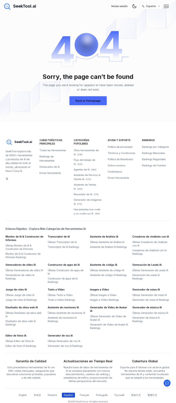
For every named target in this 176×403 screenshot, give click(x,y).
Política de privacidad (120, 146)
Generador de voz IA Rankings (65, 345)
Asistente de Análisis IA (104, 236)
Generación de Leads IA (147, 264)
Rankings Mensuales (153, 153)
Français (84, 395)
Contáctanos (115, 171)
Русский (119, 395)
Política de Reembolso (120, 159)
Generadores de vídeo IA (21, 264)
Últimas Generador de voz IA (64, 341)
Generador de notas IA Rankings (150, 299)
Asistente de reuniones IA (63, 307)
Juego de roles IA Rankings (21, 299)
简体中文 (136, 395)
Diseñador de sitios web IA (22, 307)
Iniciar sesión (119, 6)
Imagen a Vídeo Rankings (104, 299)
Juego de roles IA (16, 289)
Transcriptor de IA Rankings (63, 246)
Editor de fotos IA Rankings (21, 345)
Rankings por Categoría (155, 146)
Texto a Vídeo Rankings (61, 299)
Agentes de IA (85, 169)
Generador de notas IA (146, 289)
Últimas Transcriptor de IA (62, 242)
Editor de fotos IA (16, 335)
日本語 (37, 395)
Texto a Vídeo (56, 289)
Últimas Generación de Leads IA (150, 270)
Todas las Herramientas (53, 150)
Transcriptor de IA (59, 236)
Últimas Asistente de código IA (107, 270)
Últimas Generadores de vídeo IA (24, 270)
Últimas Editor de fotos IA (20, 341)
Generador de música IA (147, 307)
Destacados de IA (50, 166)
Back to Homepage (88, 100)
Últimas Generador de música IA (150, 312)
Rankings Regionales (154, 159)
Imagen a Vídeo (99, 289)
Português (102, 395)
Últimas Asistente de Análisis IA (107, 242)
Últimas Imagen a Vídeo (103, 295)
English (23, 395)
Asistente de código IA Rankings (108, 275)
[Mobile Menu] (167, 6)
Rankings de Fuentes (154, 165)
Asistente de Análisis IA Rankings (108, 246)
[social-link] (7, 178)
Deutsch (52, 395)
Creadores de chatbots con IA (150, 236)
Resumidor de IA (86, 194)
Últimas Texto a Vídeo (60, 295)
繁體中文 (152, 395)
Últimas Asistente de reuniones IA (66, 312)
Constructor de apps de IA (64, 264)
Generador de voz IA (60, 335)
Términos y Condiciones (121, 153)
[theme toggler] (134, 6)
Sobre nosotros (116, 165)
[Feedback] (167, 383)
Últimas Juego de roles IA (20, 295)
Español (68, 395)
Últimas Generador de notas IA (149, 295)
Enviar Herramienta (50, 173)
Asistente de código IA (103, 264)
